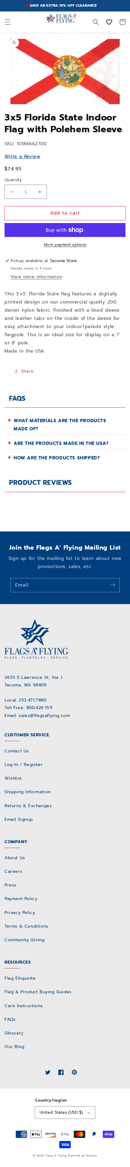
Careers (13, 871)
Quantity (13, 180)
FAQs (10, 1019)
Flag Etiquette (20, 978)
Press (11, 885)
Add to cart (65, 213)
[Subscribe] (112, 585)
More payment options (65, 244)
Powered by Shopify (82, 1156)
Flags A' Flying (56, 1156)
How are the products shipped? (57, 458)
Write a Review (22, 156)
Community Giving (25, 940)
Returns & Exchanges (28, 806)
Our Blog (14, 1047)
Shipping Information (28, 792)
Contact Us (17, 751)
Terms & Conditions (26, 926)
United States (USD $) (61, 1112)
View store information (36, 277)
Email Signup (19, 819)
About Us (15, 858)
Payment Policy (21, 899)
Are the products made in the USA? (61, 443)
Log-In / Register (24, 764)
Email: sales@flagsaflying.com (37, 715)
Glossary (14, 1033)
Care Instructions (24, 1006)
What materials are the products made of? (60, 424)
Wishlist (13, 778)
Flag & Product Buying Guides (38, 992)
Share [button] (27, 371)
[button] (7, 22)
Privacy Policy (20, 912)
